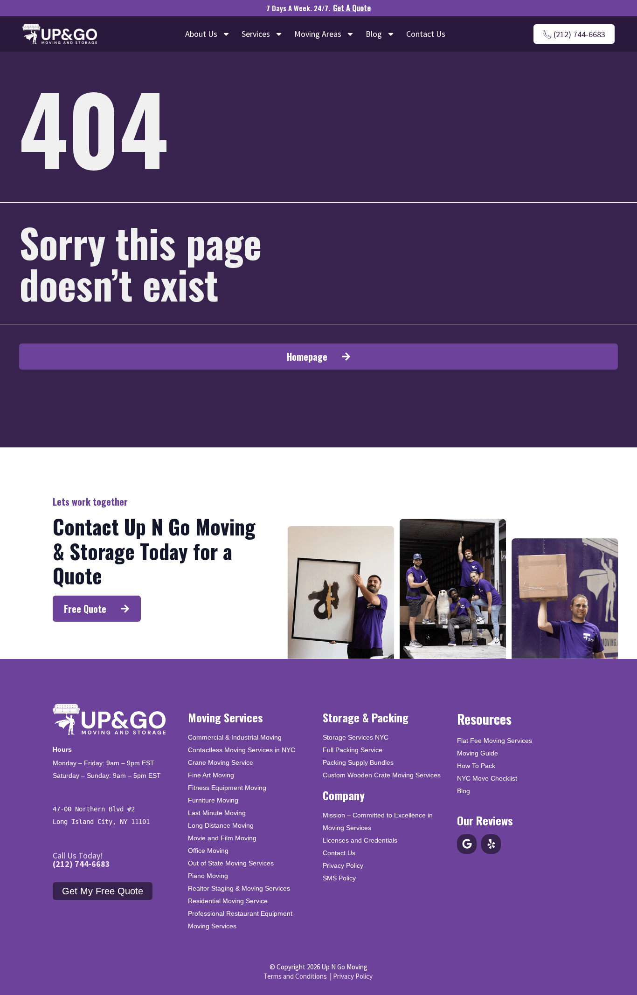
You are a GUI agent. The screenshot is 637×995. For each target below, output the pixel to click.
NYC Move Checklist (487, 778)
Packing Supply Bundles (358, 762)
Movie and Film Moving (222, 838)
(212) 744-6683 (81, 863)
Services (256, 33)
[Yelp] (491, 844)
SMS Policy (339, 878)
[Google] (467, 844)
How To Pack (476, 765)
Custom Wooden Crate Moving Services (382, 775)
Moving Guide (477, 753)
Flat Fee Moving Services (494, 740)
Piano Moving (208, 875)
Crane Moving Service (220, 762)
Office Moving (208, 850)
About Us (201, 33)
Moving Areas (317, 33)
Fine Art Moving (211, 775)
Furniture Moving (213, 800)
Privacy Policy (343, 865)
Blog (374, 33)
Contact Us (425, 33)
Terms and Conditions (295, 976)
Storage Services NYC (355, 737)
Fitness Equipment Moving (227, 787)
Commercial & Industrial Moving (235, 737)
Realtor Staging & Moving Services (239, 888)
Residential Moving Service (228, 901)
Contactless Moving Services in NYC (241, 750)
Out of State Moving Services (231, 863)
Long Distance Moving (221, 825)
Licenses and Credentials (360, 840)
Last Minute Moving (217, 813)
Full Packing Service (352, 750)
